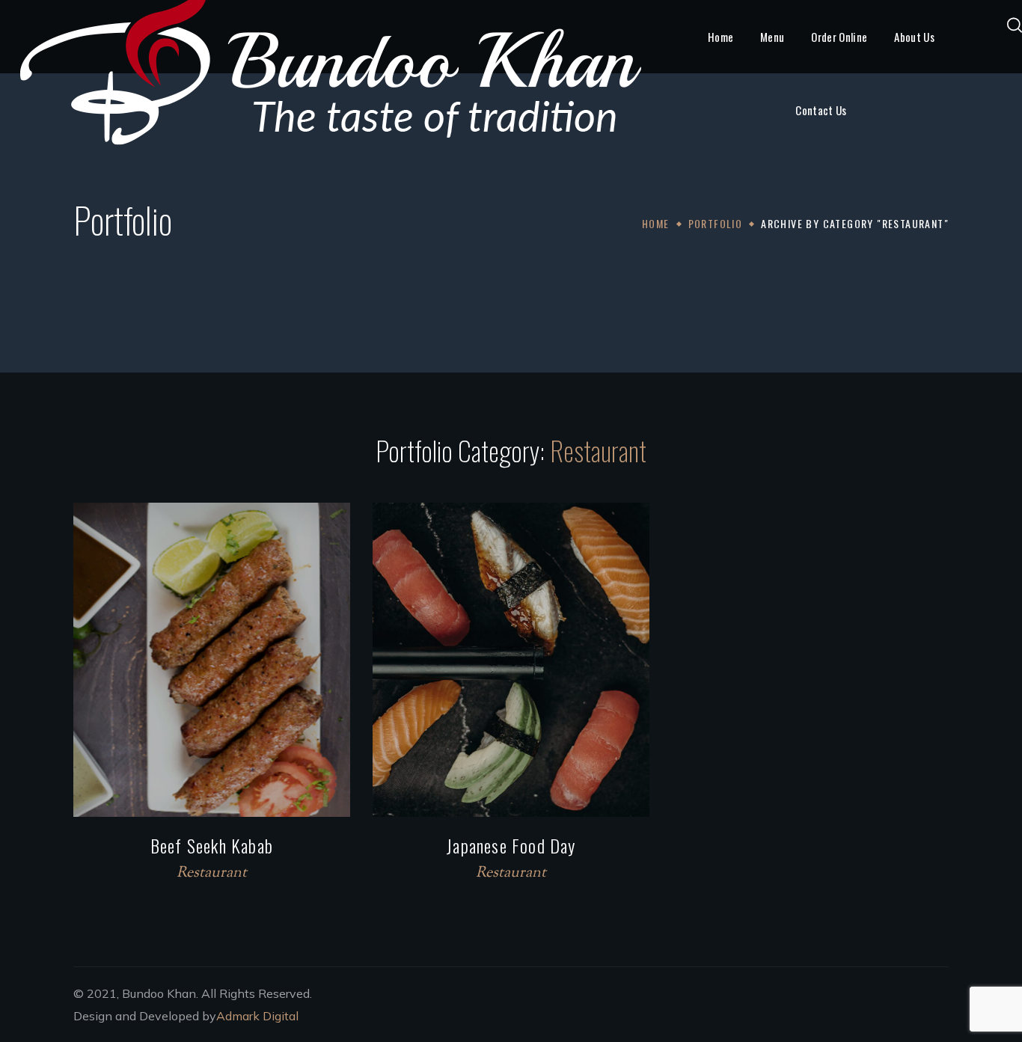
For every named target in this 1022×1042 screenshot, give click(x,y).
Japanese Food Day (510, 845)
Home (656, 223)
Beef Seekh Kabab (211, 845)
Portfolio (715, 223)
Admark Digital (257, 1015)
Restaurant (212, 873)
